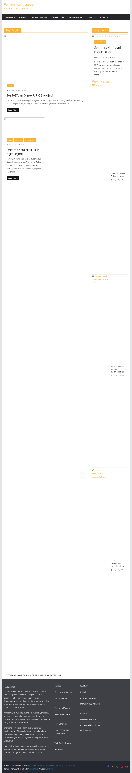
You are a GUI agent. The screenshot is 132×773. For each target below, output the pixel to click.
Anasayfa (10, 17)
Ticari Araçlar (30, 140)
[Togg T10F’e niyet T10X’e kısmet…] (100, 176)
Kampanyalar (75, 17)
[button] (106, 17)
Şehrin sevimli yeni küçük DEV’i (107, 49)
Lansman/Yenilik (39, 17)
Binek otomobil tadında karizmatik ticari (118, 369)
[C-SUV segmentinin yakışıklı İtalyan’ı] (100, 565)
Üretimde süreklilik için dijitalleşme (23, 152)
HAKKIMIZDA (9, 687)
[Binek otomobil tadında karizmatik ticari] (100, 371)
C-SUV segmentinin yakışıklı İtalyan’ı (118, 563)
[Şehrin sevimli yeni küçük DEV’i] (110, 36)
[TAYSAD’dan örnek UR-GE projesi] (46, 58)
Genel (10, 140)
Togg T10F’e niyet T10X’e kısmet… (118, 174)
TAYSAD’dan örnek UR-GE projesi (30, 95)
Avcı (25, 90)
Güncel (22, 17)
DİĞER (102, 17)
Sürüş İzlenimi (58, 17)
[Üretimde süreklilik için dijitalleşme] (24, 126)
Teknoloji (91, 17)
